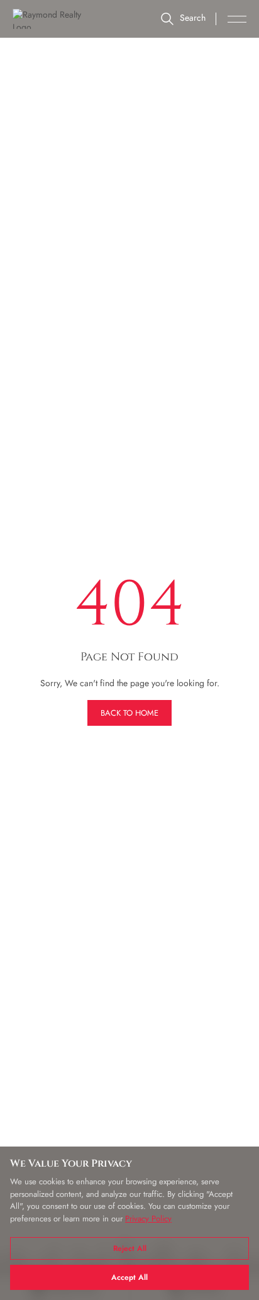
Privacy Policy (148, 1219)
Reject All (129, 1248)
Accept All (129, 1277)
